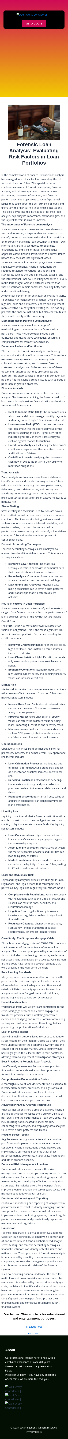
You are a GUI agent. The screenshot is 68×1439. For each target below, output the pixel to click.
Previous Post (34, 1326)
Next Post (34, 1333)
